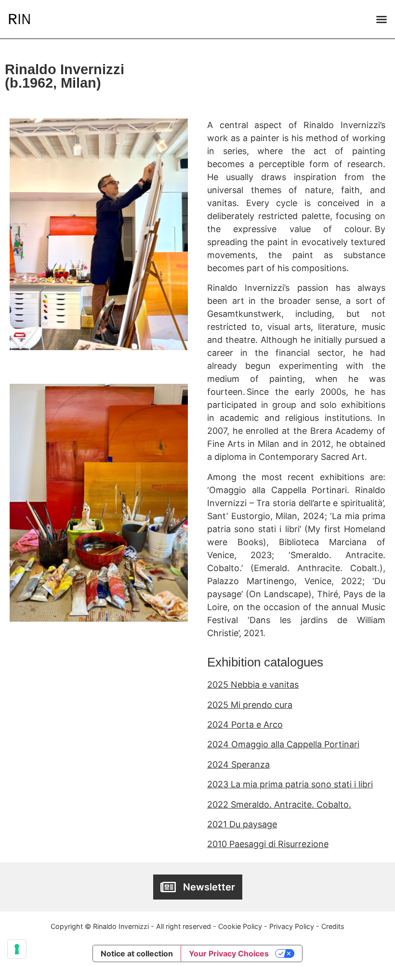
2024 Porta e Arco (245, 724)
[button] (381, 19)
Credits (332, 926)
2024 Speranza (238, 764)
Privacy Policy (291, 926)
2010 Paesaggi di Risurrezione (268, 844)
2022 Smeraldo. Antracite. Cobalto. (279, 804)
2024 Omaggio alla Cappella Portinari (283, 744)
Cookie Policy (240, 926)
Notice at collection (137, 953)
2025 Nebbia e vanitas (253, 684)
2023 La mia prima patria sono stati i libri (290, 784)
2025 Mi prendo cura (249, 705)
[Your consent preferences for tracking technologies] (17, 949)
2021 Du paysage (242, 824)
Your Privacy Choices (229, 953)
